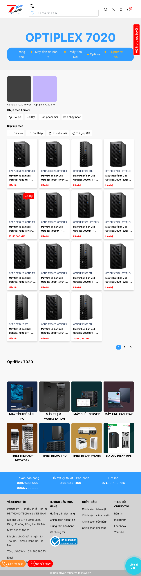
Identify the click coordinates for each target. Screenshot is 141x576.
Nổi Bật (30, 116)
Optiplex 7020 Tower (19, 104)
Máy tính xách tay (119, 414)
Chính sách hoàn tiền (62, 519)
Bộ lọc (17, 116)
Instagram (120, 519)
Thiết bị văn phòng (86, 455)
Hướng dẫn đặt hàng (62, 513)
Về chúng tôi (57, 532)
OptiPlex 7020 (17, 171)
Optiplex (96, 54)
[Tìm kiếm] (105, 9)
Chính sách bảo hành (94, 521)
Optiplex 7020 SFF (44, 104)
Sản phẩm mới (49, 116)
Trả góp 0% (83, 133)
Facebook (120, 526)
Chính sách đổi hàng (94, 527)
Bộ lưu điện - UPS (119, 455)
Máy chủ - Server (86, 414)
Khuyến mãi (59, 133)
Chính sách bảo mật (94, 509)
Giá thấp (37, 133)
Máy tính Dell (76, 54)
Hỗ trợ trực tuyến (136, 39)
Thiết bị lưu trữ (54, 455)
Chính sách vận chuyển (96, 515)
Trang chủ (21, 54)
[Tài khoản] (113, 9)
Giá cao (18, 133)
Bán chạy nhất (72, 116)
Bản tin (118, 513)
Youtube (119, 532)
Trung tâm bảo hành (62, 526)
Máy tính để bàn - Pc (47, 54)
